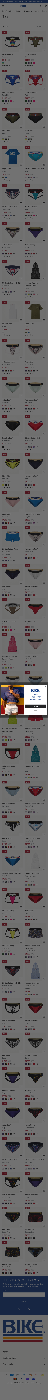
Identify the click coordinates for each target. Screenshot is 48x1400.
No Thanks (35, 710)
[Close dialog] (45, 686)
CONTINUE (35, 706)
